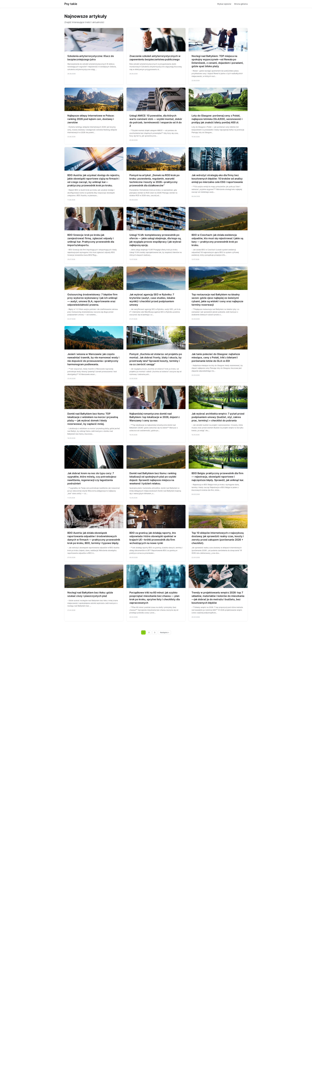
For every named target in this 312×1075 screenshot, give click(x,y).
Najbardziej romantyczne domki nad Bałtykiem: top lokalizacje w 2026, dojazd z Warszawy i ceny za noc (154, 417)
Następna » (164, 632)
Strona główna (241, 4)
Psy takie (70, 4)
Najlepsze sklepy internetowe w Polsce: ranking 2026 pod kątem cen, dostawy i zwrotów (90, 119)
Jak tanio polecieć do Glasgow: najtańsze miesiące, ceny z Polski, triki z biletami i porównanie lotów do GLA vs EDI (216, 357)
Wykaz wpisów (224, 4)
